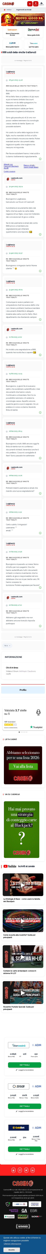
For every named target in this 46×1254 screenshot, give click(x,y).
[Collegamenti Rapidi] (29, 3)
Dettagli (25, 1065)
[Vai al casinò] (12, 30)
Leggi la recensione (26, 1070)
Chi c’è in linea (12, 668)
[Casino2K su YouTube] (13, 1170)
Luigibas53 (10, 72)
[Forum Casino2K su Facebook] (20, 1170)
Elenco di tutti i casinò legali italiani (31, 166)
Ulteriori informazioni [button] (12, 1244)
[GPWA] (23, 1216)
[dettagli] (18, 1086)
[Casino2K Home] (8, 3)
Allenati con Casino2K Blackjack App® (11, 166)
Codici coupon (9, 171)
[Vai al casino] (18, 1045)
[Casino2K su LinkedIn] (33, 1170)
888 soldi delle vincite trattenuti (19, 52)
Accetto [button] (11, 1250)
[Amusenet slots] (23, 19)
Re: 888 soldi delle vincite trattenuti (17, 193)
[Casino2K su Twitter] (26, 1170)
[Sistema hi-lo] (23, 765)
